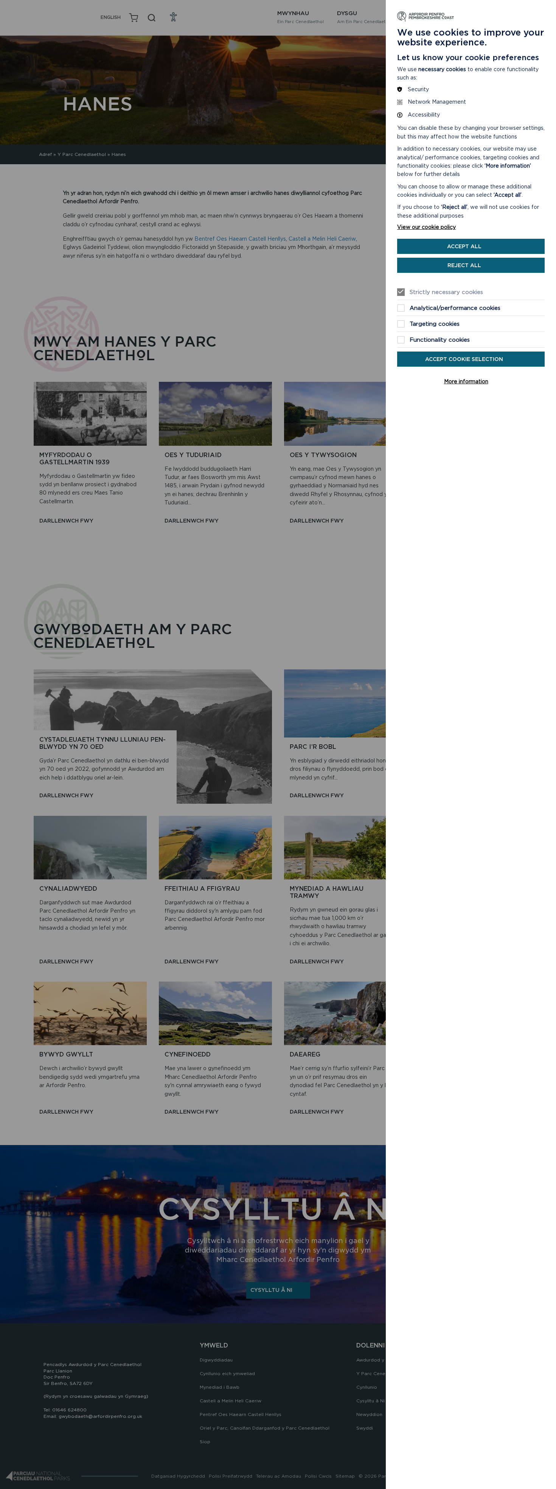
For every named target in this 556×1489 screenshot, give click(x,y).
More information (466, 381)
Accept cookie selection (464, 359)
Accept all (464, 246)
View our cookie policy (426, 227)
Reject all (464, 265)
